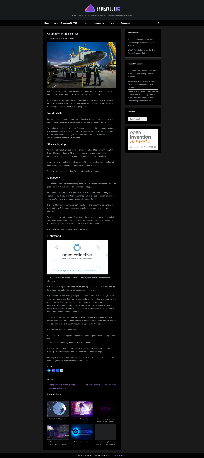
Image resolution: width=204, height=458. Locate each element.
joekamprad (133, 71)
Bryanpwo (71, 38)
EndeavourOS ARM (69, 23)
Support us (125, 23)
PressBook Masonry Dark (117, 455)
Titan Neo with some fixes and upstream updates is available (143, 74)
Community (99, 23)
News (55, 23)
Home (46, 23)
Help (86, 23)
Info (112, 23)
